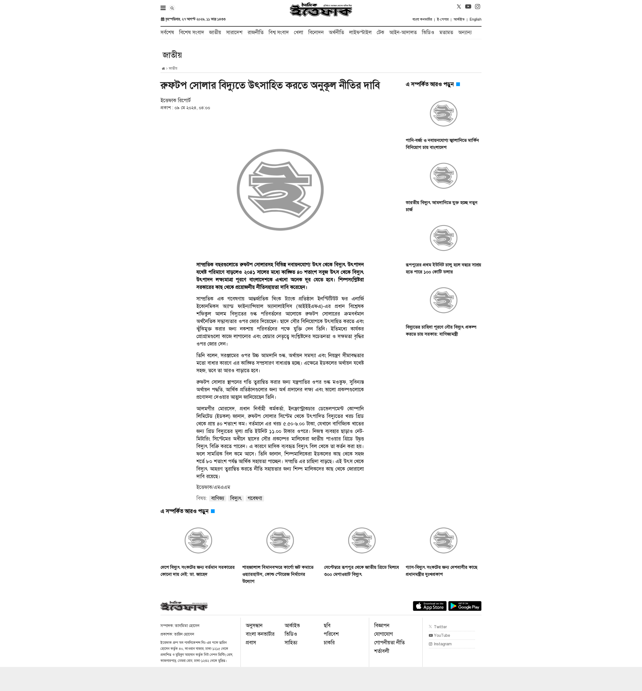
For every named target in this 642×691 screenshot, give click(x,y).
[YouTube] (468, 7)
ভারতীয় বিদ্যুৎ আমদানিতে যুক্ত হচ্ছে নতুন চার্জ (441, 206)
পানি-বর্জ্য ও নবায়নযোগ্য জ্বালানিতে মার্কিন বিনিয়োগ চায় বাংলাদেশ (442, 144)
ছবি (327, 625)
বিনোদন (316, 32)
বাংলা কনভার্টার (422, 19)
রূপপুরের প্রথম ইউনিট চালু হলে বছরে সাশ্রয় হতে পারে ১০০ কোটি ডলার (443, 268)
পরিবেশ (331, 634)
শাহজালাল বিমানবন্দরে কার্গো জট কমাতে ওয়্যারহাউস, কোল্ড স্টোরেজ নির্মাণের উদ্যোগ (277, 574)
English (476, 19)
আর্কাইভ (459, 19)
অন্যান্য (465, 32)
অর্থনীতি (336, 32)
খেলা (298, 32)
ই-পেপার (443, 19)
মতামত (446, 32)
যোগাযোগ (383, 634)
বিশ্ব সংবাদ (279, 32)
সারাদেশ (234, 32)
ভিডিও (428, 32)
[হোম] (163, 68)
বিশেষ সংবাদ (191, 32)
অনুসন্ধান (254, 625)
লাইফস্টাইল (360, 32)
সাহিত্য (291, 643)
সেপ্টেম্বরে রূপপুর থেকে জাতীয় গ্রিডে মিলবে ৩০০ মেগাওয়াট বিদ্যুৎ (361, 570)
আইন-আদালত (403, 32)
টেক (380, 32)
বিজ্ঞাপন (381, 625)
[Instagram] (477, 7)
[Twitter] (459, 7)
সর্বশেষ (167, 32)
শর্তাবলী (381, 651)
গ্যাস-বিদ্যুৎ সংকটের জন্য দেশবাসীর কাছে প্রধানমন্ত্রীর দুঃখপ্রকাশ (441, 570)
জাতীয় (215, 32)
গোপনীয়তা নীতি (389, 643)
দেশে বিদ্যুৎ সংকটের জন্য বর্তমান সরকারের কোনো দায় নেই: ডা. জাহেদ (197, 570)
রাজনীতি (256, 32)
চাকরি (329, 643)
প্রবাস (251, 643)
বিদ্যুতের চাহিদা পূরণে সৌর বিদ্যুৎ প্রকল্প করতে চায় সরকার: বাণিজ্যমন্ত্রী (441, 330)
